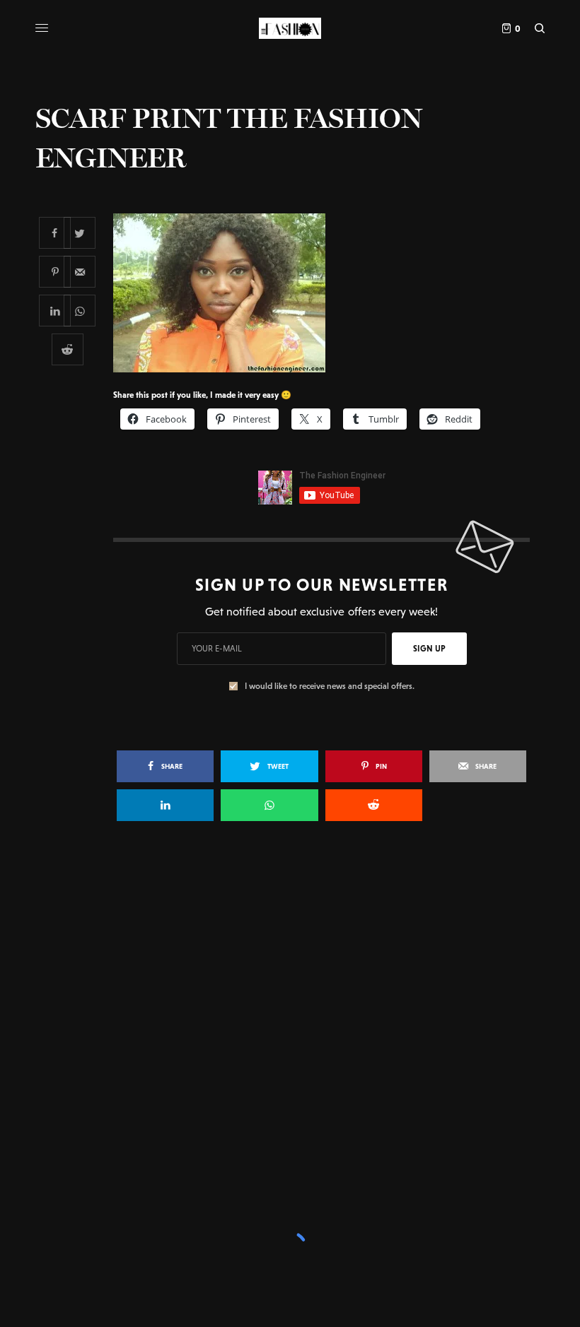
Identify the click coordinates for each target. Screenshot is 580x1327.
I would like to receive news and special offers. (329, 686)
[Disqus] (290, 1036)
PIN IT (329, 292)
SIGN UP (429, 649)
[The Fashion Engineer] (289, 28)
